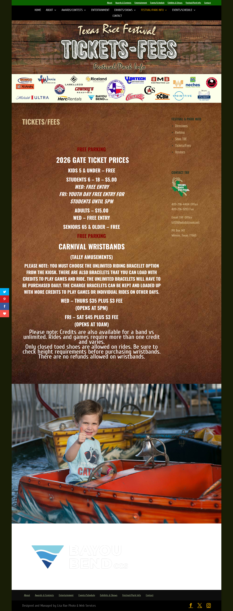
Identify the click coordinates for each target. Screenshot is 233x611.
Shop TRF (181, 139)
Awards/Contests (72, 10)
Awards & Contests (123, 3)
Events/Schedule (157, 3)
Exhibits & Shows (175, 3)
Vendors (180, 152)
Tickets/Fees (183, 145)
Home (38, 10)
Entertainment (141, 3)
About (109, 3)
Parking (180, 132)
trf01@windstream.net (185, 222)
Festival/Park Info (193, 3)
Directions (181, 126)
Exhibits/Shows (123, 10)
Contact (207, 3)
